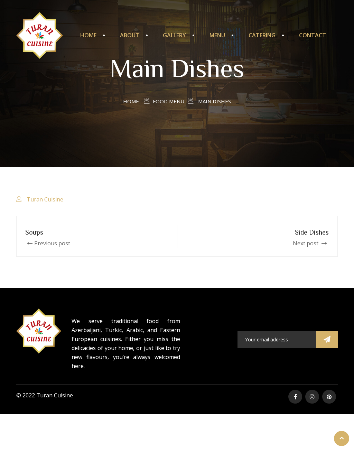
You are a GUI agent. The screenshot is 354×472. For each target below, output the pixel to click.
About (129, 35)
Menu (217, 35)
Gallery (174, 35)
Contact (312, 35)
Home (88, 35)
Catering (262, 35)
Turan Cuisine (45, 199)
